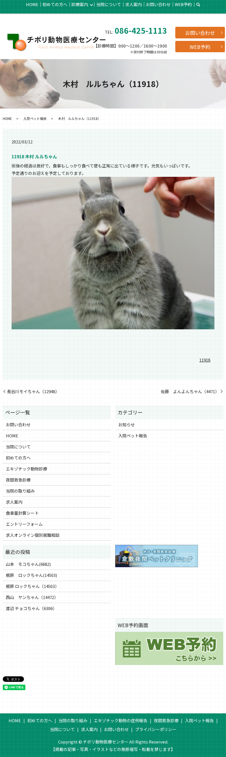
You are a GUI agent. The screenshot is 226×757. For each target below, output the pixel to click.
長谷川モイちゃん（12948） (33, 391)
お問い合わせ (158, 4)
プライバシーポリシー (155, 729)
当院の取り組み (20, 491)
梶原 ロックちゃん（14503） (32, 586)
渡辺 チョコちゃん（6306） (31, 608)
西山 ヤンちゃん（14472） (32, 597)
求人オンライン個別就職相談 (33, 535)
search (198, 5)
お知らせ (126, 424)
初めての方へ (54, 4)
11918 (204, 360)
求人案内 (133, 4)
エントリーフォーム (24, 524)
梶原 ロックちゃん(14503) (31, 575)
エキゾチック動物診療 (26, 469)
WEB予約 (183, 4)
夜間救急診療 (18, 480)
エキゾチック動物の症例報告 (120, 720)
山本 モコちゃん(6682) (28, 564)
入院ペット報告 (35, 118)
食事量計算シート (22, 513)
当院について (108, 4)
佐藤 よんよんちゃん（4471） (190, 391)
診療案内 (79, 4)
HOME (32, 4)
